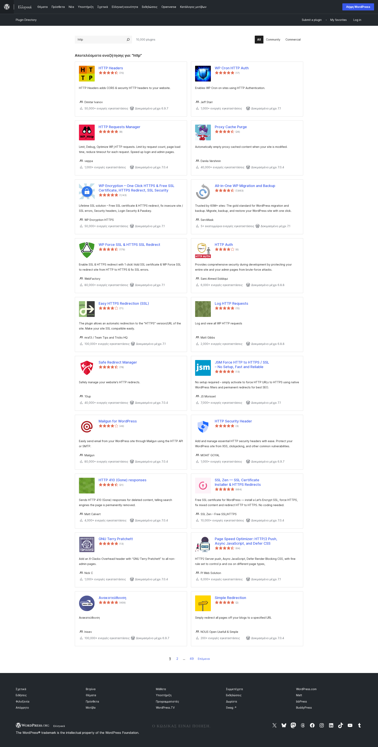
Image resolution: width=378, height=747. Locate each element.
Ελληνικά (59, 726)
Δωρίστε (231, 701)
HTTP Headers (111, 68)
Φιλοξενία (22, 701)
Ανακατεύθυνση (112, 598)
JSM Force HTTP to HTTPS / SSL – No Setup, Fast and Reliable (242, 364)
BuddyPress (304, 707)
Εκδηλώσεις (234, 695)
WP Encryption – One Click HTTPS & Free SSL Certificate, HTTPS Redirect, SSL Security (136, 188)
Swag (231, 707)
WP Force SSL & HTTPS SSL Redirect (129, 245)
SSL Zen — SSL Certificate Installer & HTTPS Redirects (238, 482)
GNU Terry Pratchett (116, 539)
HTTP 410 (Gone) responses (122, 480)
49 (192, 659)
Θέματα (91, 695)
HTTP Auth (224, 245)
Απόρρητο (22, 707)
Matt (299, 695)
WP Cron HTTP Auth (232, 68)
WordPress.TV (165, 707)
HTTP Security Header (233, 421)
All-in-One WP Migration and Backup (245, 186)
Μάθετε (161, 689)
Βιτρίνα (90, 689)
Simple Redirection (230, 598)
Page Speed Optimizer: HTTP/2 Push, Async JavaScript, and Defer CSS (246, 541)
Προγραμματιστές (167, 701)
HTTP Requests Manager (119, 127)
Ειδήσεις (21, 695)
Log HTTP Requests (231, 303)
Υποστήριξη (163, 695)
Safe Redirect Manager (118, 362)
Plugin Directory (26, 19)
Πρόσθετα (92, 701)
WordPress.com (306, 689)
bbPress (301, 701)
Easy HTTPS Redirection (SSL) (124, 303)
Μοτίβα (90, 707)
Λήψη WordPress (358, 6)
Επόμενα (204, 658)
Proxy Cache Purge (231, 127)
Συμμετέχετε (234, 689)
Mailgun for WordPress (118, 421)
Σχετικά (21, 689)
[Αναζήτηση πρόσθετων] (128, 40)
